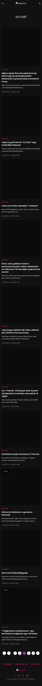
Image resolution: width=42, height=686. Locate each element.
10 (19, 653)
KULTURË (5, 69)
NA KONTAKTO (35, 664)
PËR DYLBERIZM (7, 664)
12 (28, 653)
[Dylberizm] (21, 3)
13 (33, 653)
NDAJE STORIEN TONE (21, 664)
